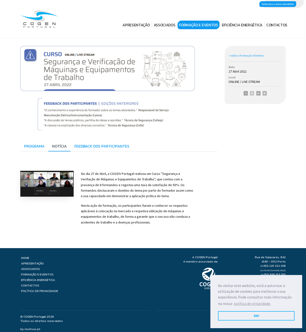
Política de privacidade (39, 291)
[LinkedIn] (258, 93)
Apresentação (136, 25)
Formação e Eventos (198, 25)
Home (25, 258)
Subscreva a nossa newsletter (278, 4)
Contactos (276, 25)
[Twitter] (252, 93)
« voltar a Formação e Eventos (246, 55)
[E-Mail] (264, 93)
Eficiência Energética (242, 25)
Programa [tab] (34, 146)
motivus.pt (32, 329)
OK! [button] (256, 316)
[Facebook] (246, 93)
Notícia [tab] (59, 146)
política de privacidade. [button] (252, 303)
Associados (164, 25)
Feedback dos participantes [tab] (101, 146)
